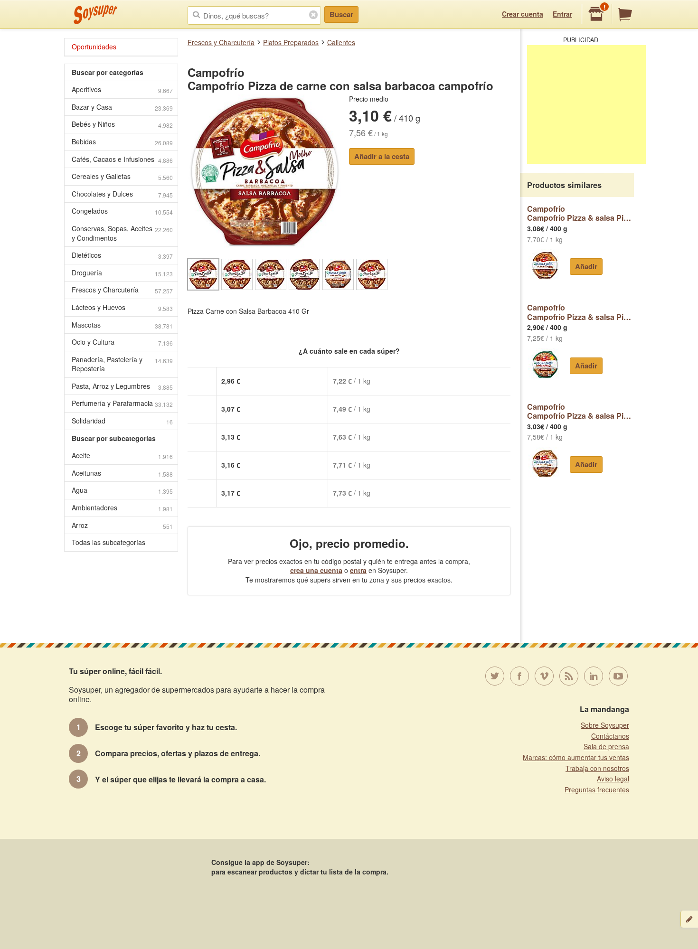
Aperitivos (122, 89)
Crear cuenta (522, 14)
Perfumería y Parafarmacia (122, 403)
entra (358, 570)
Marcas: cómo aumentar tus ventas (576, 757)
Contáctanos (610, 736)
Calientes (341, 42)
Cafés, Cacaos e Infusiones (122, 159)
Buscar (341, 14)
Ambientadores (122, 508)
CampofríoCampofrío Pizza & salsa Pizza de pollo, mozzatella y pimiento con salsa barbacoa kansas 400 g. (580, 411)
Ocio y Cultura (122, 342)
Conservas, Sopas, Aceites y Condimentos (122, 233)
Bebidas (122, 142)
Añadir (586, 266)
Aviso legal (613, 778)
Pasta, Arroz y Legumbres (122, 386)
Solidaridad (122, 421)
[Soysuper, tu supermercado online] (96, 14)
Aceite (122, 455)
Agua (122, 490)
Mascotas (122, 325)
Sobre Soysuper (605, 725)
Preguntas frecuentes (597, 789)
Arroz (122, 525)
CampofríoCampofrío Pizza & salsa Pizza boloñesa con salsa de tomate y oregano (580, 213)
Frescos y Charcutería (221, 42)
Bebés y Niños (122, 124)
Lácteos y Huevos (122, 307)
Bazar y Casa (122, 107)
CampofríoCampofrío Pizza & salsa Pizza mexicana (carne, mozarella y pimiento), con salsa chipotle (580, 312)
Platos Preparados (291, 42)
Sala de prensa (606, 746)
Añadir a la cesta (381, 156)
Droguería (122, 273)
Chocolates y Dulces (122, 194)
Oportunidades (94, 46)
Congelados (122, 211)
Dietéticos (122, 255)
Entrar (562, 14)
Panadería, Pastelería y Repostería (122, 364)
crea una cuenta (316, 570)
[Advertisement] (586, 104)
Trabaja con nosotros (597, 768)
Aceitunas (122, 473)
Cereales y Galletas (122, 176)
